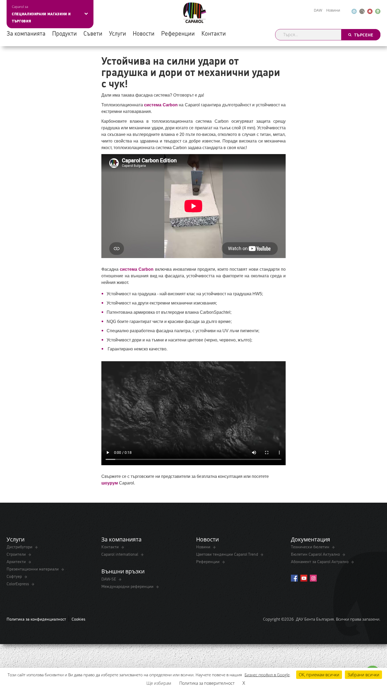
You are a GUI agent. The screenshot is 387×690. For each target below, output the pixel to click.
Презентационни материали (33, 569)
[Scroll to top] (376, 660)
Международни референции (128, 586)
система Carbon (160, 105)
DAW (318, 10)
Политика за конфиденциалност (36, 619)
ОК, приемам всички (319, 675)
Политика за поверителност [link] (207, 683)
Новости (144, 33)
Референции (178, 33)
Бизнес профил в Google (267, 674)
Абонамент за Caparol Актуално (320, 561)
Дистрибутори (20, 546)
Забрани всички (363, 675)
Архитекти (17, 561)
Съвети (92, 33)
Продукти (64, 33)
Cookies (78, 619)
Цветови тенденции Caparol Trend (227, 554)
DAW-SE (109, 579)
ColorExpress (18, 583)
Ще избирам (158, 683)
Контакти (213, 33)
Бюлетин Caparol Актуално (316, 554)
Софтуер (15, 576)
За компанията (26, 33)
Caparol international (120, 554)
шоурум (109, 483)
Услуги (117, 33)
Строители (17, 554)
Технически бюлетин (310, 546)
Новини (333, 10)
